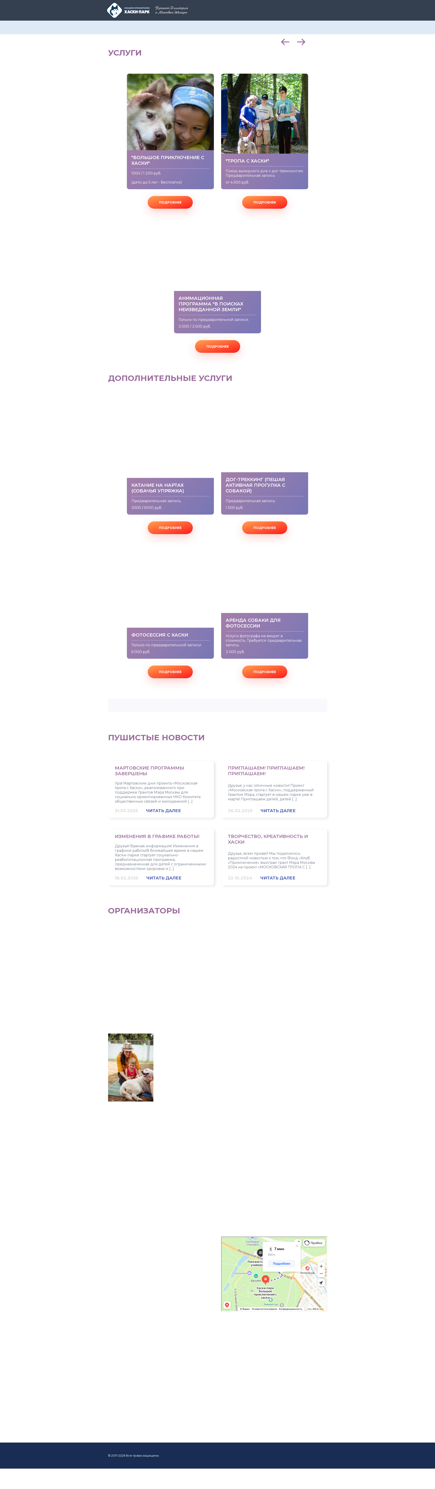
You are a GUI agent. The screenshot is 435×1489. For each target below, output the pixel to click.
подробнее (170, 202)
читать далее (163, 810)
